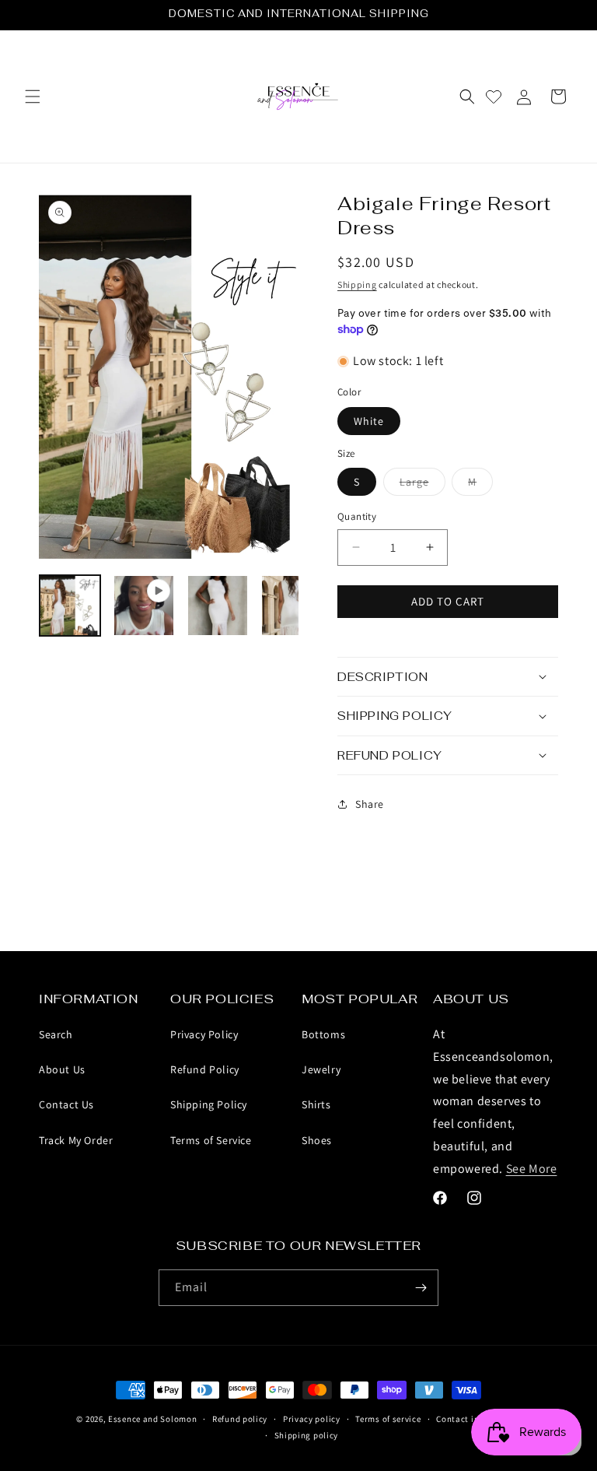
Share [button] (369, 804)
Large (422, 485)
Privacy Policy (204, 1034)
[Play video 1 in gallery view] (143, 605)
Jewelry (321, 1069)
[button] (33, 96)
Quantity (356, 516)
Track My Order (76, 1140)
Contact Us (66, 1104)
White (369, 421)
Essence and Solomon (152, 1418)
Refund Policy (204, 1069)
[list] (168, 375)
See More (531, 1168)
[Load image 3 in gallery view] (291, 605)
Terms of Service (211, 1140)
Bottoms (323, 1034)
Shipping (357, 284)
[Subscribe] (420, 1287)
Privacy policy (311, 1418)
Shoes (317, 1140)
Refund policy (239, 1418)
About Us (62, 1069)
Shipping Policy (208, 1104)
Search (56, 1034)
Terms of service (388, 1418)
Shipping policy (306, 1435)
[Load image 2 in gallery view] (217, 605)
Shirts (316, 1104)
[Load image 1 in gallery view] (70, 605)
